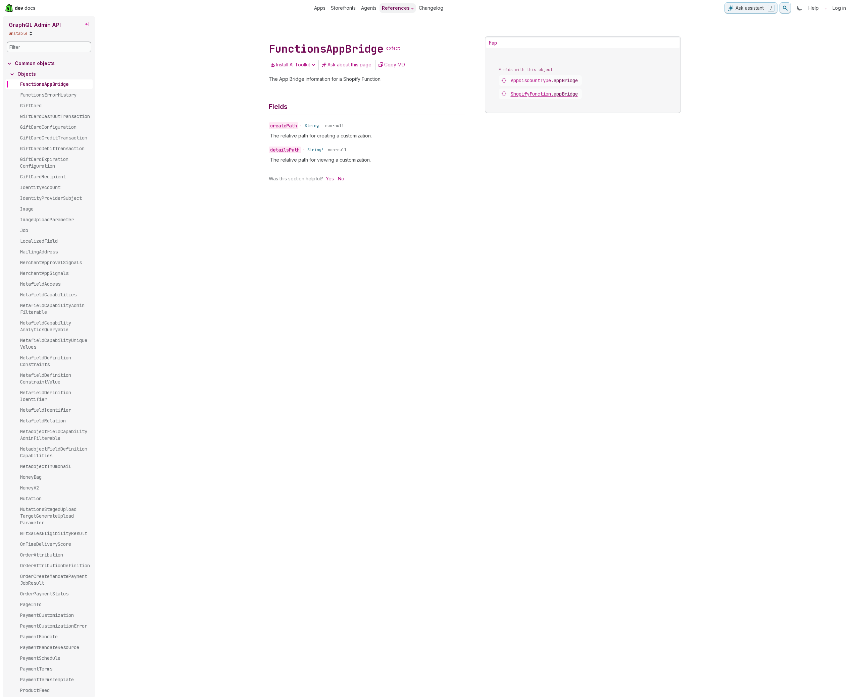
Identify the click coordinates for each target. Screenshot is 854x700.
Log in (839, 8)
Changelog (431, 8)
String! (313, 125)
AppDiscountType (544, 80)
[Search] (785, 8)
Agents (368, 8)
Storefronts (343, 8)
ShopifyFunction (544, 94)
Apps (319, 8)
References (396, 8)
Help (813, 8)
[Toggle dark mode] (799, 8)
